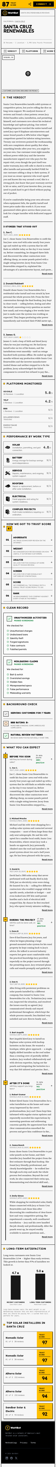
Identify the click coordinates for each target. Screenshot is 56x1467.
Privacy (23, 1442)
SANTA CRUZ (20, 21)
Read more (47, 273)
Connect (41, 4)
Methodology (11, 1442)
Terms (33, 1442)
